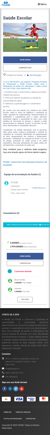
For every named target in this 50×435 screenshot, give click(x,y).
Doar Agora (25, 60)
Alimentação (34, 75)
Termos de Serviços (23, 412)
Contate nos (30, 419)
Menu (43, 4)
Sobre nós (7, 412)
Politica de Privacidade (13, 419)
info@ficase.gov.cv (39, 188)
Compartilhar (25, 68)
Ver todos (25, 299)
